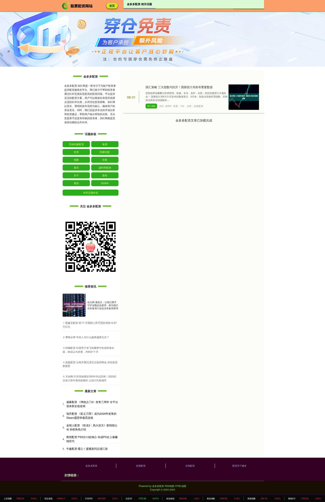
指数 (76, 159)
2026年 (105, 183)
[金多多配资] (77, 5)
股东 (76, 167)
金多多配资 (91, 465)
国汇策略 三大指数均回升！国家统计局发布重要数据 (179, 87)
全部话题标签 (90, 192)
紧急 (76, 183)
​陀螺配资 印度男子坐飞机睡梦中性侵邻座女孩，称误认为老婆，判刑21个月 (88, 349)
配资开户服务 (239, 465)
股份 (104, 175)
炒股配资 (141, 465)
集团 (104, 144)
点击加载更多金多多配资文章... (194, 120)
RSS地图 (169, 486)
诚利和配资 (105, 167)
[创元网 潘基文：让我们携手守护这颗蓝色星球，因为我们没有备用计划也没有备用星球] (74, 305)
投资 (76, 152)
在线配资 (190, 465)
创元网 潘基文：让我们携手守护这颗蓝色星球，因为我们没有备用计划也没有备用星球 (102, 305)
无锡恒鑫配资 (76, 144)
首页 (112, 6)
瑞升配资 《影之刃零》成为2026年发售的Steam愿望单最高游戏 (91, 416)
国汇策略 (151, 105)
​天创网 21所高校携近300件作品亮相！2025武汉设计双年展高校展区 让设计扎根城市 (89, 378)
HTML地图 (180, 486)
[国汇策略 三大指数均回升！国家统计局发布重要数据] (244, 97)
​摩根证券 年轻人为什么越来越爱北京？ (87, 337)
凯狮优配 (105, 152)
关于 (76, 175)
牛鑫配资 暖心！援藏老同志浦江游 (87, 449)
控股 (104, 159)
